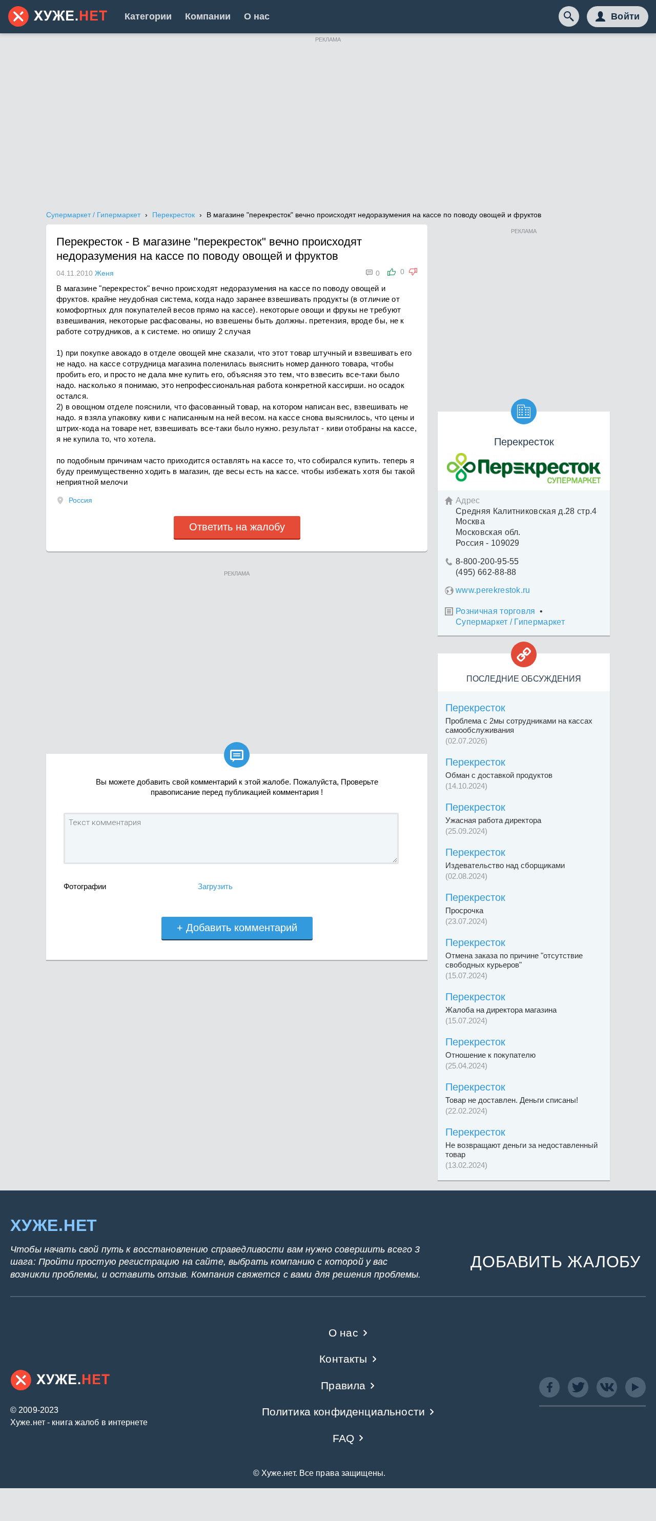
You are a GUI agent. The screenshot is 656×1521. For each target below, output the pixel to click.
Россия (80, 500)
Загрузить (215, 886)
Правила (343, 1385)
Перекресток (475, 707)
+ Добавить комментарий (237, 927)
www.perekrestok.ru (493, 590)
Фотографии (85, 886)
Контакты (343, 1359)
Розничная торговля (496, 611)
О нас (257, 16)
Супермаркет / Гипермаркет (510, 622)
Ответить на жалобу (237, 526)
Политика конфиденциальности (343, 1411)
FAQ (344, 1438)
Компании (208, 16)
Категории (148, 16)
